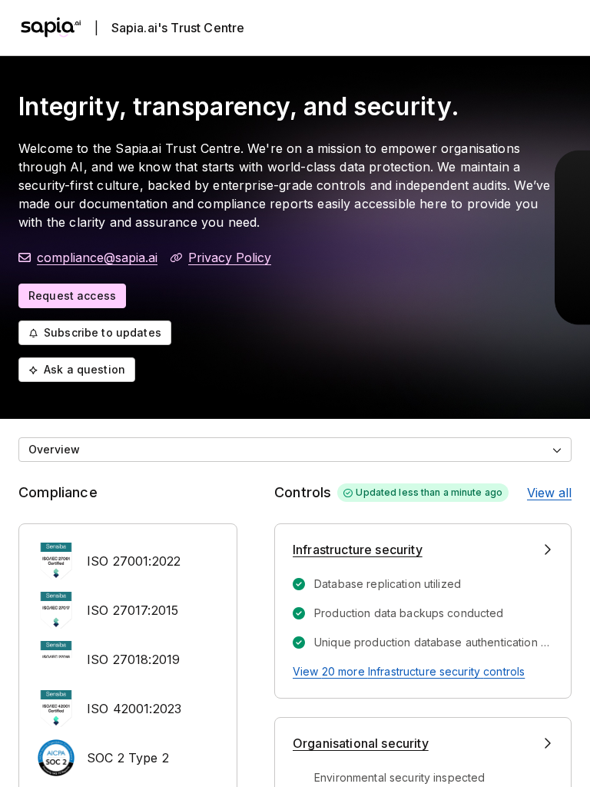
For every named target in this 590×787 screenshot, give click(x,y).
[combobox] (295, 449)
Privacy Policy (229, 257)
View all (549, 492)
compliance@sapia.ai (97, 257)
